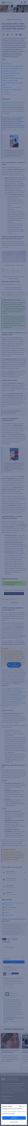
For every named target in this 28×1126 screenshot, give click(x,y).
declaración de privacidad (8, 1113)
